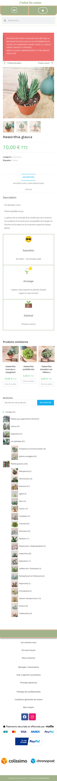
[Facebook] (24, 716)
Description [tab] (28, 177)
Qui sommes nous (28, 642)
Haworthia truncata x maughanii (10, 369)
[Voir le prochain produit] (52, 63)
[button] (14, 9)
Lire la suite (10, 384)
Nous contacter (28, 658)
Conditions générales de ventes (28, 699)
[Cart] (43, 10)
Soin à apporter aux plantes (28, 675)
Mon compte (28, 707)
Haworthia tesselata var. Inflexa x (46, 369)
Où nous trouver (29, 650)
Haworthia (17, 157)
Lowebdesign (44, 778)
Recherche (8, 398)
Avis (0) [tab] (28, 189)
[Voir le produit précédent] (5, 63)
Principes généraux (28, 683)
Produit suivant (44, 63)
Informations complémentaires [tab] (28, 183)
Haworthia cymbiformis (28, 368)
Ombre (15, 160)
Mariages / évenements (28, 667)
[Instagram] (32, 716)
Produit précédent (14, 63)
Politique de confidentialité (29, 692)
